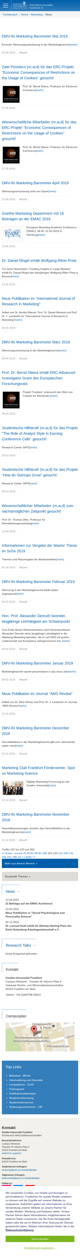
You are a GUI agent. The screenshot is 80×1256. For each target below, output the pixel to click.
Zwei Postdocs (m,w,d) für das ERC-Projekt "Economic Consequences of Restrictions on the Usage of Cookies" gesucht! (38, 72)
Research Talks (19, 945)
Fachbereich (10, 14)
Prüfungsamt (16, 1089)
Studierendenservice (21, 1102)
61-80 (34, 853)
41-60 (26, 853)
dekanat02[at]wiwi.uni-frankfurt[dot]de (21, 1178)
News (48, 14)
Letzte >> (29, 856)
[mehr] (73, 44)
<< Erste (7, 853)
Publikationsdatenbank (22, 1093)
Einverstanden (40, 1238)
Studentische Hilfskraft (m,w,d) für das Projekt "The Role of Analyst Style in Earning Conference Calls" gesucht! (40, 433)
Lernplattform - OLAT (21, 1084)
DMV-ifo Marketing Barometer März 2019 (36, 342)
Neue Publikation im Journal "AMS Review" (37, 694)
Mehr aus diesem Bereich (20, 863)
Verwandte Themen (16, 876)
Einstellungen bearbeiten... (40, 1247)
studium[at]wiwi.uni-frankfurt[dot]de (19, 1170)
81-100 (43, 853)
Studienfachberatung (21, 1097)
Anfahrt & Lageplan (11, 1153)
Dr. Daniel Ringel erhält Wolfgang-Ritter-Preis (39, 261)
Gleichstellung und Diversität (26, 1080)
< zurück (17, 853)
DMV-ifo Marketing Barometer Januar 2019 (37, 663)
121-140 (63, 853)
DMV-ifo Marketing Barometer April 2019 (35, 183)
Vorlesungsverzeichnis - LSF (26, 1106)
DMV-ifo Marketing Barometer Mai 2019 (35, 36)
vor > (21, 856)
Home (24, 14)
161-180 (12, 856)
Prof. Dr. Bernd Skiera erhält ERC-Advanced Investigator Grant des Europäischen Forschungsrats (38, 378)
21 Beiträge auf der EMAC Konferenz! (29, 903)
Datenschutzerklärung (20, 1230)
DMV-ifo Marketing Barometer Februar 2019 (38, 582)
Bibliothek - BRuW (19, 1075)
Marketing (37, 14)
